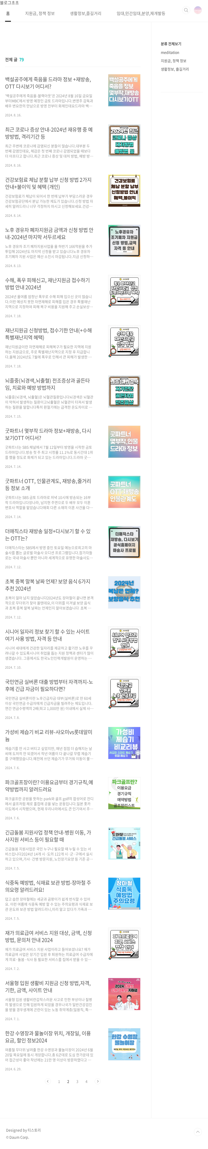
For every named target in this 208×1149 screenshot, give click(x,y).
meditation (170, 52)
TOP (198, 1132)
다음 (98, 1081)
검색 (186, 10)
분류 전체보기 (171, 43)
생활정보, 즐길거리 (175, 69)
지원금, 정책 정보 (40, 13)
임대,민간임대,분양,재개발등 (141, 13)
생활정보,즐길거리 (85, 13)
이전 (48, 1081)
